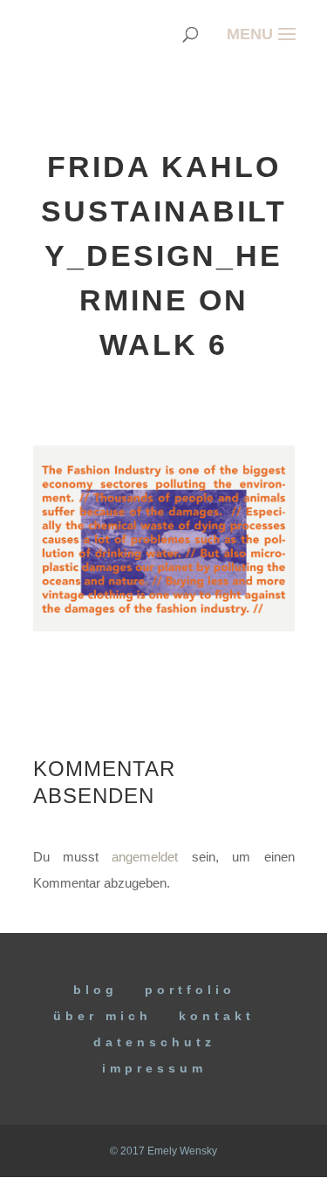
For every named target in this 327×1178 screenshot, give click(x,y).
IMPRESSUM (154, 1068)
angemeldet (145, 856)
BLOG (95, 990)
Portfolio (190, 990)
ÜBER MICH (102, 1016)
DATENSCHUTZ (154, 1042)
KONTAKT (217, 1016)
